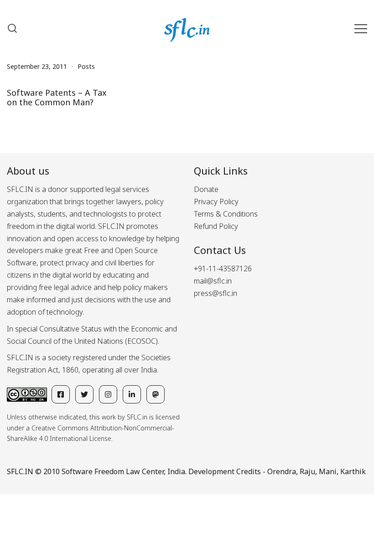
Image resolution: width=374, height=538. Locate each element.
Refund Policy (216, 226)
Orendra (281, 471)
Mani (328, 471)
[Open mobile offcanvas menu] (360, 28)
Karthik (353, 471)
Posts (86, 66)
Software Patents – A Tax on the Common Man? (57, 97)
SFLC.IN (20, 471)
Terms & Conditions (226, 214)
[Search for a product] (12, 28)
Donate (206, 189)
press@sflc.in (215, 293)
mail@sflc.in (213, 281)
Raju (307, 471)
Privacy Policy (216, 202)
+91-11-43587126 (223, 269)
